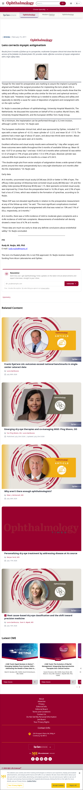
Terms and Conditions (41, 712)
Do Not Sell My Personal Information (41, 717)
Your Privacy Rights (41, 722)
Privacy (41, 704)
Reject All (73, 785)
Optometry (6, 297)
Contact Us (41, 714)
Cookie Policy (31, 781)
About (41, 699)
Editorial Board (41, 709)
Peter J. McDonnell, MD (15, 495)
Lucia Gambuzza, (13, 622)
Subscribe (70, 284)
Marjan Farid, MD (13, 557)
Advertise (41, 701)
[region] (41, 780)
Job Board (41, 719)
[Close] (79, 773)
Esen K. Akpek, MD (26, 622)
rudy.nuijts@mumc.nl (17, 248)
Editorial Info (41, 706)
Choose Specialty (39, 9)
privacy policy (45, 288)
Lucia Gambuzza (13, 371)
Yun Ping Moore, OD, (14, 433)
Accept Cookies (58, 785)
